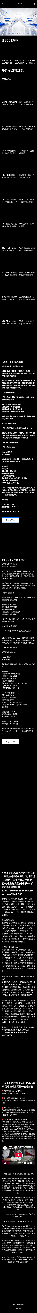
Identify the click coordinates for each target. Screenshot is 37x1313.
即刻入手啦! (10, 520)
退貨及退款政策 (20, 1304)
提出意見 (18, 1308)
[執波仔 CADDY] (18, 4)
